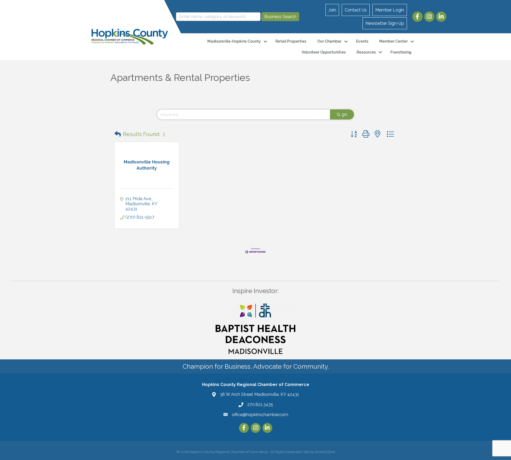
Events (362, 41)
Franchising (400, 52)
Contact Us (356, 10)
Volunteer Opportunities (324, 52)
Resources (366, 52)
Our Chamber (329, 41)
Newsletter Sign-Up (384, 23)
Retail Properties (290, 41)
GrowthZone (325, 452)
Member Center (393, 41)
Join (332, 10)
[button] (117, 134)
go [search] (344, 114)
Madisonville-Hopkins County (234, 41)
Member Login (389, 10)
